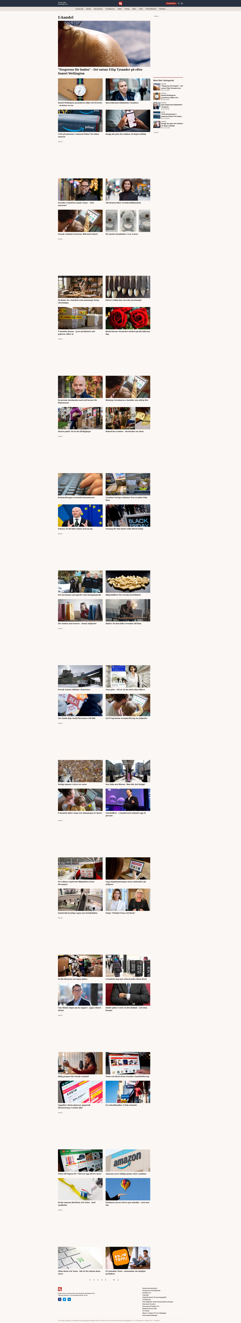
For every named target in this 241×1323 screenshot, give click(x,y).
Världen (88, 9)
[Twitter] (64, 1299)
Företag (127, 9)
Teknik (120, 9)
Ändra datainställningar (149, 1315)
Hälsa (141, 9)
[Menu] (182, 3)
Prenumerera (171, 3)
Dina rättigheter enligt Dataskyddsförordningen (157, 1302)
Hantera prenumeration (149, 1288)
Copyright (145, 1295)
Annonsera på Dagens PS (150, 1306)
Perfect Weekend (151, 9)
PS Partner (145, 1311)
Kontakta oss (146, 1293)
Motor (134, 9)
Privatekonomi (110, 9)
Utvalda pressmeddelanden (151, 1290)
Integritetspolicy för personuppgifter (154, 1297)
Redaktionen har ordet (149, 1308)
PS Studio (162, 9)
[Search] (179, 3)
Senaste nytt (79, 9)
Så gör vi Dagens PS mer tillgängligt (154, 1313)
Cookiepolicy (146, 1299)
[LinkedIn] (69, 1299)
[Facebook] (59, 1299)
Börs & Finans (98, 9)
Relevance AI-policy (149, 1304)
